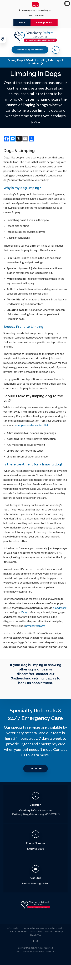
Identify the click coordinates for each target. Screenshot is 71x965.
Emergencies (44, 22)
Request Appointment (30, 49)
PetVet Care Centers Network (40, 951)
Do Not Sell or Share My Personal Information (43, 928)
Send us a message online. (36, 883)
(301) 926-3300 (36, 15)
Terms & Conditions (17, 931)
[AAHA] (35, 5)
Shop (22, 22)
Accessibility (36, 931)
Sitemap (59, 931)
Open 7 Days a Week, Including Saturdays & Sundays (35, 62)
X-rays (25, 612)
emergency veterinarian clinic (32, 425)
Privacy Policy (13, 928)
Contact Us (35, 768)
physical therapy (34, 625)
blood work (60, 607)
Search (48, 931)
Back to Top (35, 935)
